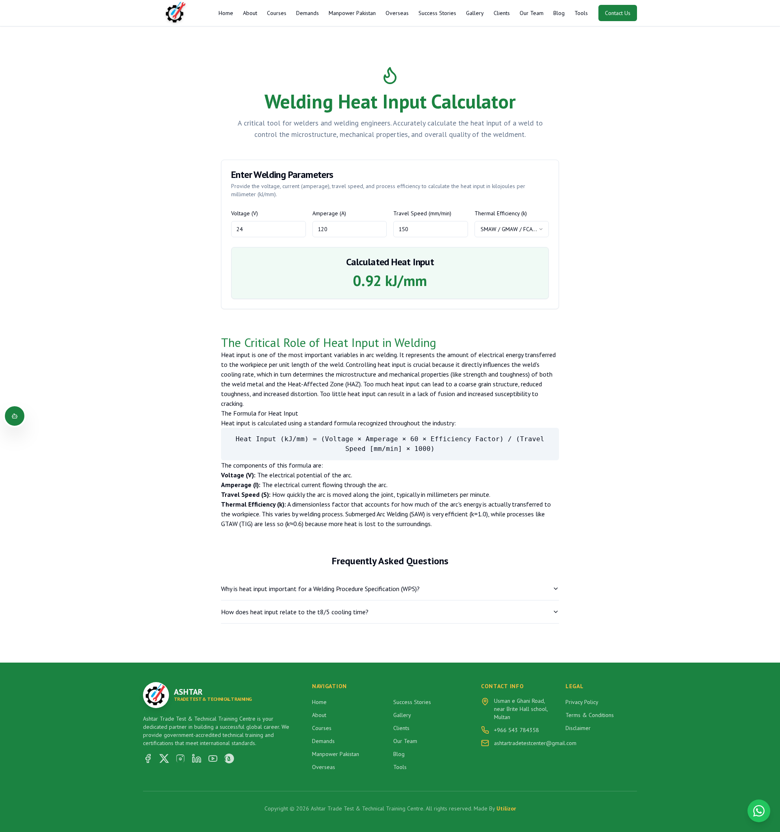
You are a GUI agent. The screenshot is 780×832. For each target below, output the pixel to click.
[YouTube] (213, 758)
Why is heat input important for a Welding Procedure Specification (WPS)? (320, 589)
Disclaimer (578, 728)
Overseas (397, 13)
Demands (307, 13)
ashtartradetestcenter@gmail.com (535, 743)
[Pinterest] (229, 758)
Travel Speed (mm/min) (422, 213)
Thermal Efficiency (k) (500, 213)
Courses (276, 13)
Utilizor (506, 808)
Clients (502, 13)
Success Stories (437, 13)
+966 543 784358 (516, 730)
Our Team (532, 13)
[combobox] (511, 229)
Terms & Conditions (590, 715)
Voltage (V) (244, 213)
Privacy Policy (582, 702)
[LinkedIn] (197, 758)
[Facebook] (148, 758)
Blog (559, 13)
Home (226, 13)
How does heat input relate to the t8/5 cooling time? (294, 612)
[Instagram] (180, 758)
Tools (581, 13)
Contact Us (617, 13)
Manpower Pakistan (352, 13)
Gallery (475, 13)
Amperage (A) (329, 213)
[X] (164, 758)
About (250, 13)
